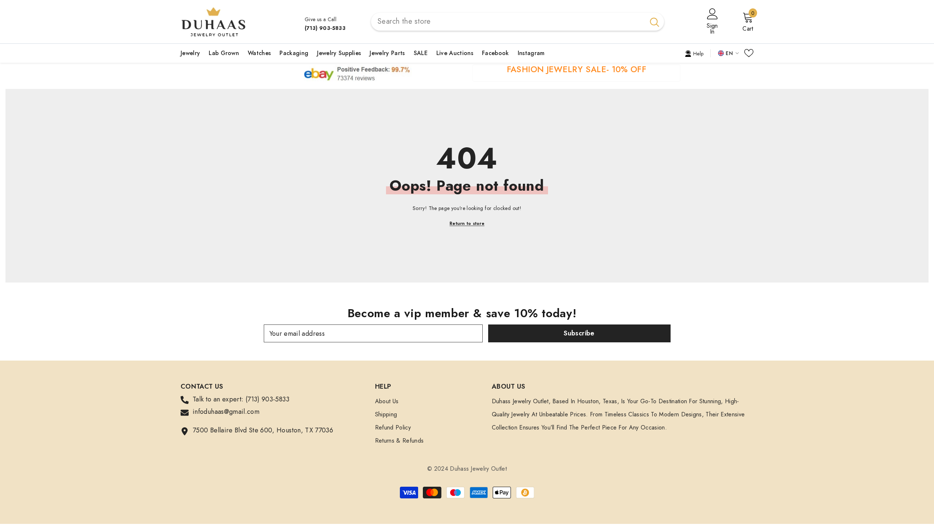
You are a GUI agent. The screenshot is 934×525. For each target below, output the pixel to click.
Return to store (467, 223)
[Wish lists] (748, 53)
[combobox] (508, 22)
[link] (694, 53)
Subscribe (579, 333)
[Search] (517, 22)
